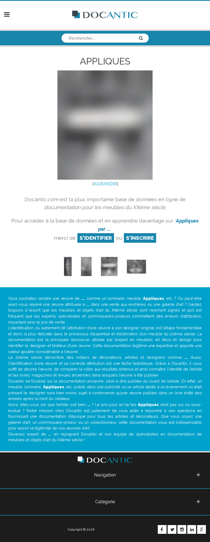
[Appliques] (68, 266)
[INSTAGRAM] (181, 529)
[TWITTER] (172, 529)
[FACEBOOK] (162, 529)
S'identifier (96, 238)
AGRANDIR (105, 183)
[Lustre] (136, 266)
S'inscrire (140, 238)
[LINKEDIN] (191, 529)
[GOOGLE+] (201, 529)
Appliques (105, 61)
